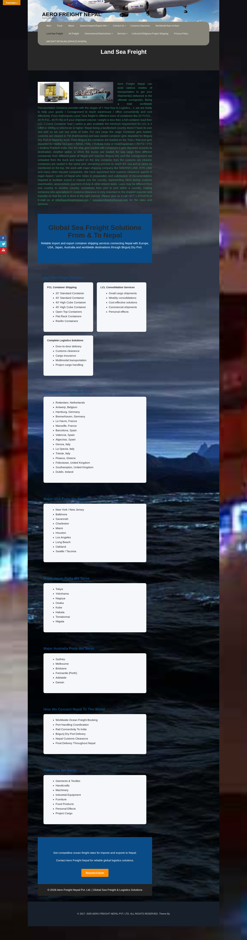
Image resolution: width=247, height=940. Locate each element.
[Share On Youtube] (3, 250)
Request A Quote (95, 873)
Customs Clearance (140, 25)
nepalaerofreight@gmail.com (110, 199)
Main (48, 25)
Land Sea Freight (54, 33)
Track (59, 25)
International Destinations (98, 33)
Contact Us (118, 25)
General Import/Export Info (93, 25)
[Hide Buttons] (1, 255)
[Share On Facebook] (3, 238)
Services (121, 33)
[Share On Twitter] (3, 244)
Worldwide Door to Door (167, 25)
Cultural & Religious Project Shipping (150, 33)
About (71, 25)
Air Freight (74, 33)
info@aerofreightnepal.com (72, 199)
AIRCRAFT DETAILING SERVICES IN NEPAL (66, 41)
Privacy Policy (181, 33)
